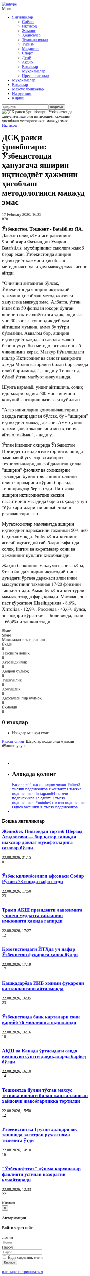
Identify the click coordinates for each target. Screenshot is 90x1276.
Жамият (29, 30)
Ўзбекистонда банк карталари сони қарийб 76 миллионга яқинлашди (41, 1019)
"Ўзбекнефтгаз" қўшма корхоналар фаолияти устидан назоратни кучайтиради (41, 1174)
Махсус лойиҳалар (28, 89)
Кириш (18, 98)
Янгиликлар (22, 17)
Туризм (28, 44)
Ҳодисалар (31, 35)
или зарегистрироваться (22, 1272)
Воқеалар (30, 66)
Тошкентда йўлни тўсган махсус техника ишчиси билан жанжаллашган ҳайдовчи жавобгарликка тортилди (45, 1095)
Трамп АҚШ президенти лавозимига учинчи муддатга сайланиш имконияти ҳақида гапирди (42, 915)
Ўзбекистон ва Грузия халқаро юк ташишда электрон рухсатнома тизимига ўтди (39, 1135)
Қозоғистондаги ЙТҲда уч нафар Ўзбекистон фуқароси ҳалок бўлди (40, 952)
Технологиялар (35, 39)
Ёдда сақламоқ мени (25, 1257)
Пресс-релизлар (35, 75)
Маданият (30, 48)
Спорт (27, 53)
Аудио (27, 62)
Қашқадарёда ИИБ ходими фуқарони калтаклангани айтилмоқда (43, 985)
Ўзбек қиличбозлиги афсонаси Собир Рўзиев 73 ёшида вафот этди (43, 878)
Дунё (26, 57)
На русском (22, 93)
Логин (7, 1237)
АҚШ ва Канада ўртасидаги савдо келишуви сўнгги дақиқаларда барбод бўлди (44, 1056)
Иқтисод (29, 26)
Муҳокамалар (33, 71)
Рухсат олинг (13, 741)
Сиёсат (28, 21)
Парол (7, 1247)
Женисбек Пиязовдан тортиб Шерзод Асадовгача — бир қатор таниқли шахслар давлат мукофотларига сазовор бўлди (42, 839)
